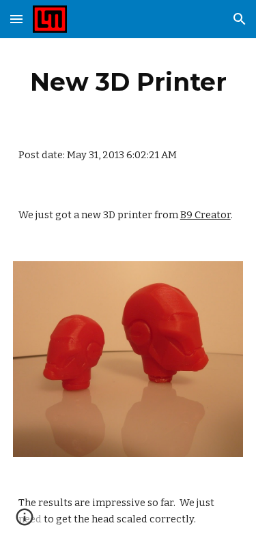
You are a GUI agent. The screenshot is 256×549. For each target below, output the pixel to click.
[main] (128, 82)
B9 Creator (205, 215)
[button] (16, 19)
